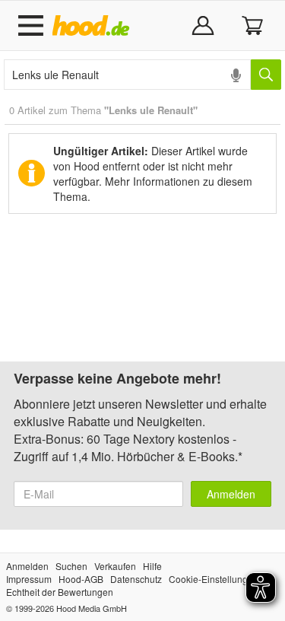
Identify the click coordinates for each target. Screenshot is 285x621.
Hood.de (93, 25)
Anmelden (231, 494)
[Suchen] (266, 74)
